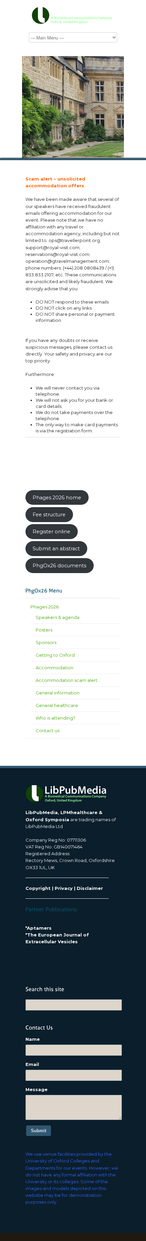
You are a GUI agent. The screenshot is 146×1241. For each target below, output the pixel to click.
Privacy (64, 888)
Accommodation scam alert (66, 680)
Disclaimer (90, 888)
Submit (38, 1130)
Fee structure (49, 515)
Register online (51, 532)
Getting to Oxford (55, 655)
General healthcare (57, 705)
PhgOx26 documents (59, 566)
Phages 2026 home (57, 498)
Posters (44, 630)
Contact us (47, 730)
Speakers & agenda (57, 617)
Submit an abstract (56, 549)
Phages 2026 (45, 606)
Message (36, 1089)
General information (57, 692)
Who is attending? (55, 718)
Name (32, 1039)
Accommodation (54, 667)
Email (32, 1064)
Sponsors (46, 642)
